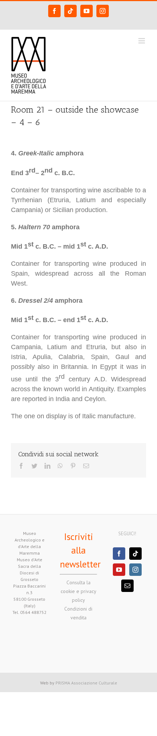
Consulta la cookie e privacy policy (78, 591)
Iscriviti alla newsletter (80, 550)
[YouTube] (119, 569)
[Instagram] (135, 569)
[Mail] (127, 586)
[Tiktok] (135, 553)
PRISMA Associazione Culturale (86, 683)
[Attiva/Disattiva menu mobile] (142, 41)
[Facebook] (119, 553)
